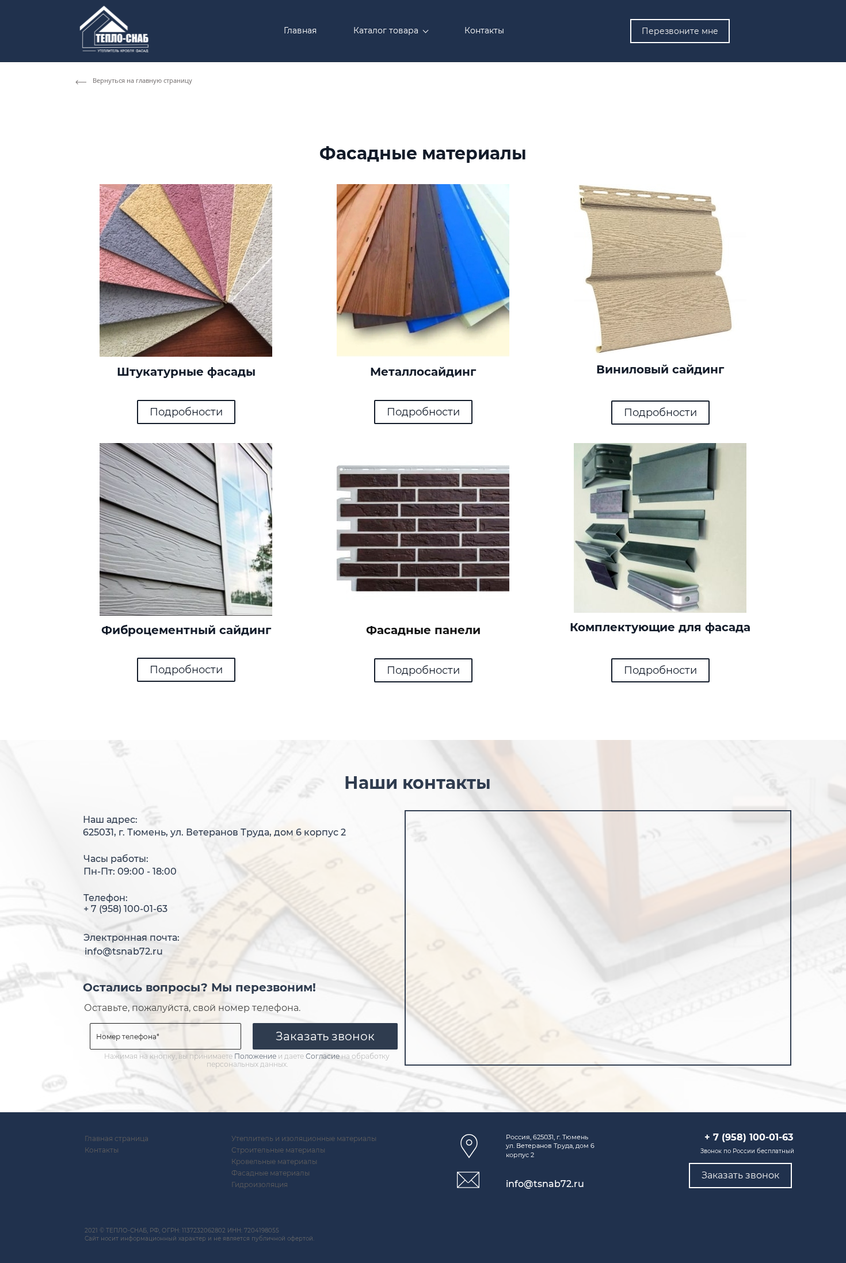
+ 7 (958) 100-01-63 (125, 909)
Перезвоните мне (680, 31)
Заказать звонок (325, 1036)
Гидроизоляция (259, 1184)
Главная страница (116, 1138)
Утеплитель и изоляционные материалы (303, 1138)
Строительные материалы (278, 1150)
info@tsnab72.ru (124, 951)
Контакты (102, 1150)
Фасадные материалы (270, 1173)
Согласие (323, 1056)
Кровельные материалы (274, 1161)
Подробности (186, 412)
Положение (255, 1056)
